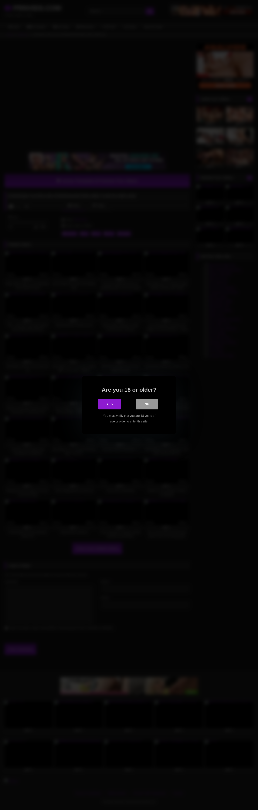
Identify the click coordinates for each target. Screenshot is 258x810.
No (147, 404)
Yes (110, 404)
